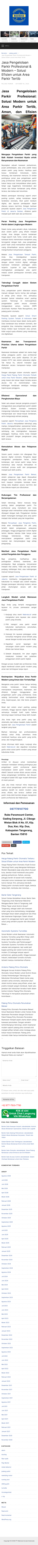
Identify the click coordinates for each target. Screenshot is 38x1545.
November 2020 (7, 1440)
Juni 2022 (5, 1360)
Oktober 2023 (6, 1293)
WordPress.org (6, 1519)
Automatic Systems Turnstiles (14, 931)
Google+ (6, 845)
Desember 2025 (7, 1209)
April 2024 (5, 1289)
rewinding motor (7, 1475)
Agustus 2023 (6, 1301)
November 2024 (7, 1259)
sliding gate (5, 1484)
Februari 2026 (6, 1201)
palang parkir (13, 53)
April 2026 (5, 1192)
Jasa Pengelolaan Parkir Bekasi (22, 474)
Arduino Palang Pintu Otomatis (15, 967)
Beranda (4, 53)
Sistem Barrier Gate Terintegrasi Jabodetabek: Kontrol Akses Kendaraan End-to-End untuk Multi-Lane (18, 1144)
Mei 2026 (5, 1188)
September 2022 (7, 1347)
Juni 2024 (5, 1280)
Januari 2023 (6, 1331)
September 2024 (7, 1268)
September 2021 (7, 1398)
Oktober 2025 (6, 1218)
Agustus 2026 (6, 1176)
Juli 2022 (4, 1356)
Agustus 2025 (6, 1226)
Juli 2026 (5, 1180)
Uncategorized (6, 1492)
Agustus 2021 (6, 1402)
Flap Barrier (5, 1463)
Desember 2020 (7, 1435)
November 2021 (7, 1389)
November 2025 (7, 1213)
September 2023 (7, 1297)
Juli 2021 (4, 1406)
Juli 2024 (5, 1276)
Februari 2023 (6, 1326)
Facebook (18, 842)
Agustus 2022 (6, 1352)
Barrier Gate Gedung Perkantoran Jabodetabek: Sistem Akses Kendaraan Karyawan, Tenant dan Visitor (17, 1135)
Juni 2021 (5, 1410)
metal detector (6, 1467)
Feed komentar (6, 1515)
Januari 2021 (6, 1431)
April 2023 (5, 1318)
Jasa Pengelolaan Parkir (21, 725)
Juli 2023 (5, 1306)
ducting (4, 1454)
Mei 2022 (5, 1364)
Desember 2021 (7, 1385)
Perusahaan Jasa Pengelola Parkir (22, 523)
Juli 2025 (5, 1230)
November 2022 (7, 1339)
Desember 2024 (7, 1255)
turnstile (4, 1488)
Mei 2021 (4, 1415)
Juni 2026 (5, 1184)
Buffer (13, 845)
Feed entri (5, 1511)
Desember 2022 (7, 1335)
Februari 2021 (6, 1427)
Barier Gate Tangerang (11, 895)
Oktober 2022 (6, 1343)
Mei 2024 (5, 1285)
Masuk (4, 1507)
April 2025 (5, 1239)
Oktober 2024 (6, 1264)
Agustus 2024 (6, 1272)
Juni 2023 (5, 1310)
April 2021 (5, 1419)
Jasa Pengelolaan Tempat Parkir (22, 254)
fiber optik (5, 1458)
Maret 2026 (5, 1197)
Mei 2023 (5, 1314)
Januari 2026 (6, 1205)
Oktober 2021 (6, 1394)
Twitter (27, 842)
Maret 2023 (5, 1322)
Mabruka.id (27, 614)
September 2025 (7, 1222)
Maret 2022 (5, 1373)
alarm (3, 1450)
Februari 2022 (6, 1377)
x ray (3, 1496)
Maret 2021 (5, 1423)
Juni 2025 (5, 1234)
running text (6, 1479)
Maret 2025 (5, 1243)
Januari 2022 (6, 1381)
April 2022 (5, 1368)
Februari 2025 (6, 1247)
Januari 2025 (6, 1251)
